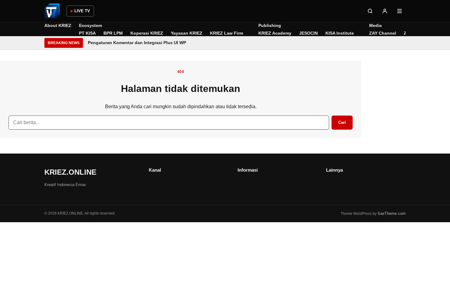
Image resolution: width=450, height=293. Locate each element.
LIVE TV (82, 11)
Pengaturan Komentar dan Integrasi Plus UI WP (137, 42)
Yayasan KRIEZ (186, 33)
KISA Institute (339, 33)
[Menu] (399, 11)
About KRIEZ (57, 25)
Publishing (269, 25)
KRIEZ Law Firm (226, 33)
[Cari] (370, 11)
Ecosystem (90, 25)
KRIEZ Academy (274, 33)
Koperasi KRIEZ (146, 33)
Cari (342, 122)
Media (375, 25)
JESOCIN (308, 33)
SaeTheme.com (391, 213)
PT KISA (87, 33)
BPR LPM (113, 33)
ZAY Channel (382, 33)
